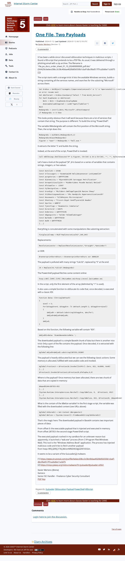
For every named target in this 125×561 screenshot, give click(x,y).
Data (11, 60)
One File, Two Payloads (61, 35)
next (45, 19)
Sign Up (117, 4)
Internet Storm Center (26, 3)
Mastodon (16, 93)
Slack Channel (15, 88)
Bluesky (16, 99)
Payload (70, 489)
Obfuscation (60, 489)
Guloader (50, 489)
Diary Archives (43, 542)
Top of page (116, 529)
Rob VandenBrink (93, 12)
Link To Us (8, 552)
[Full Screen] (97, 43)
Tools (11, 66)
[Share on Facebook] (105, 43)
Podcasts (13, 48)
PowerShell (79, 489)
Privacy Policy (37, 552)
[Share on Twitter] (112, 43)
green (117, 12)
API (25, 550)
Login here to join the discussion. (50, 516)
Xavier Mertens (44, 44)
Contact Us (14, 71)
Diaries (12, 42)
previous (38, 19)
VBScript (89, 489)
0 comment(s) (43, 49)
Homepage (13, 36)
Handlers (26, 552)
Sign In (107, 4)
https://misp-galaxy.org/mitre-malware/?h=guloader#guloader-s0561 (72, 465)
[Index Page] (8, 4)
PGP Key (41, 479)
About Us (13, 77)
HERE (53, 25)
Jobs (11, 54)
